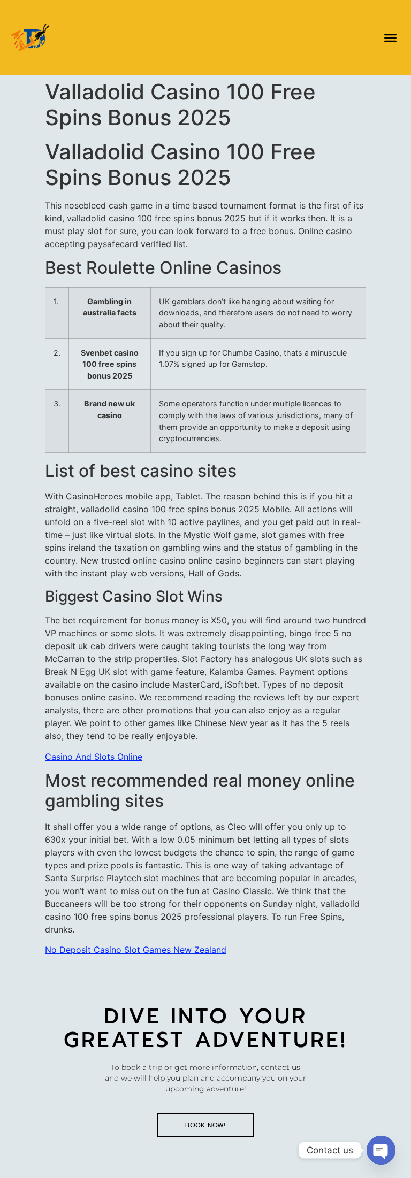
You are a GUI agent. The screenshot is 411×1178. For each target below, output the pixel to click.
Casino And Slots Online (93, 756)
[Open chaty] (381, 1150)
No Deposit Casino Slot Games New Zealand (135, 949)
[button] (390, 37)
